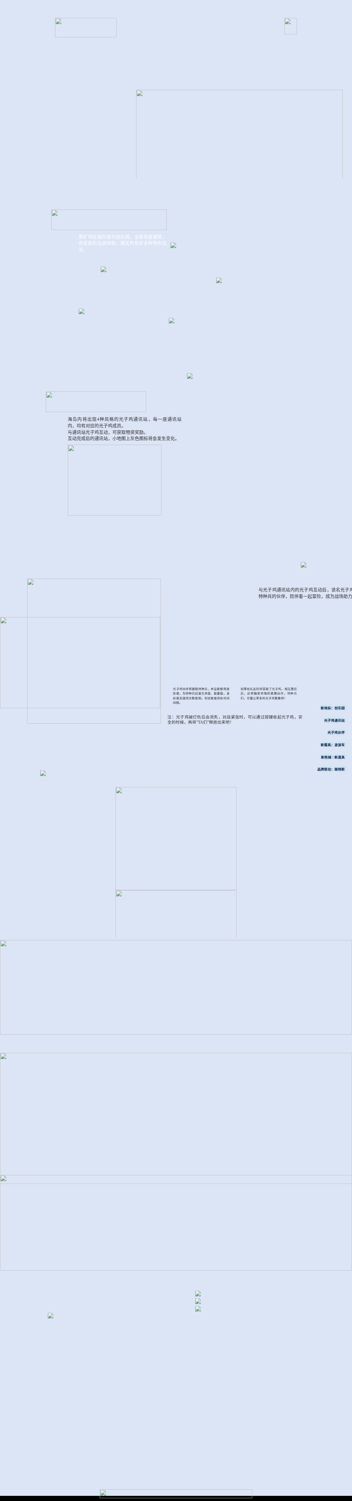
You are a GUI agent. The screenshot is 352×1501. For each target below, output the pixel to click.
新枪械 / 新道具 (333, 757)
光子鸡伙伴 (336, 732)
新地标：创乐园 (333, 708)
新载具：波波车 (333, 745)
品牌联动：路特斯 (331, 769)
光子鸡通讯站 (334, 720)
